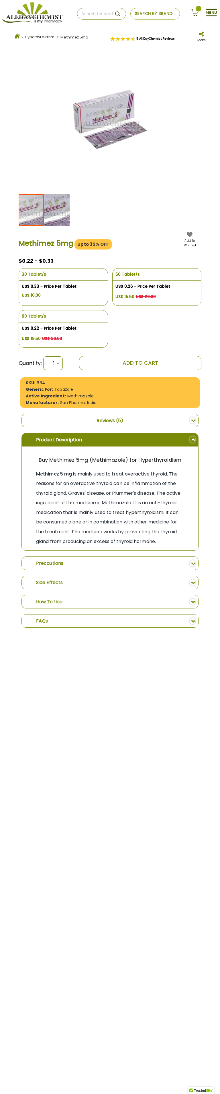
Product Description (59, 439)
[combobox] (101, 14)
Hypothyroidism (39, 36)
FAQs (42, 621)
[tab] (110, 420)
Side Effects (49, 582)
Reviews (109, 420)
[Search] (117, 14)
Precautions (49, 563)
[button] (57, 210)
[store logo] (32, 13)
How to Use (49, 601)
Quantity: (30, 363)
